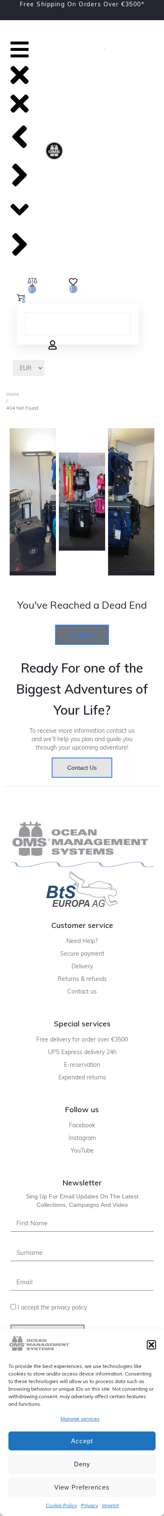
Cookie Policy (61, 1505)
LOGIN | (67, 14)
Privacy (89, 1505)
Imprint (110, 1505)
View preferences (82, 1487)
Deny (82, 1464)
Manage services (80, 1418)
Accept (82, 1440)
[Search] (100, 47)
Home (12, 394)
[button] (151, 1345)
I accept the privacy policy (52, 1307)
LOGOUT (96, 14)
